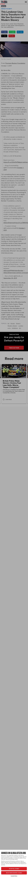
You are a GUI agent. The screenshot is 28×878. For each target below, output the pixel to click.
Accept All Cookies (14, 868)
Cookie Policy (14, 875)
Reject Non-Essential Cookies (14, 872)
